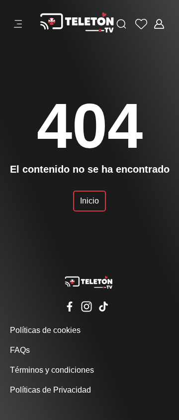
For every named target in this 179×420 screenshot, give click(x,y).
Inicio (89, 201)
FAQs (20, 350)
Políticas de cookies (45, 330)
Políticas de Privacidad (50, 390)
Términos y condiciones (52, 370)
